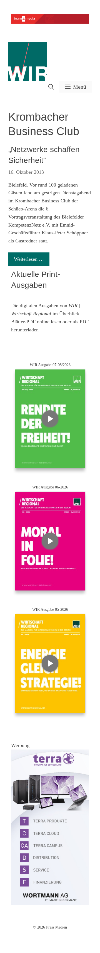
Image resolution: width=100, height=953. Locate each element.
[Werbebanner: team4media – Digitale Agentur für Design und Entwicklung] (50, 22)
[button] (51, 87)
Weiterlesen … (29, 259)
